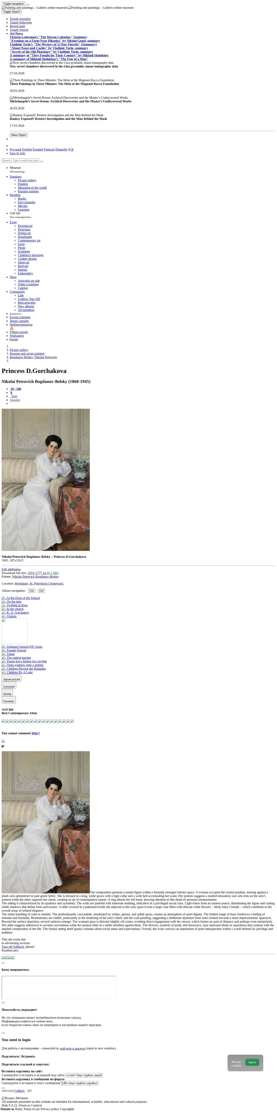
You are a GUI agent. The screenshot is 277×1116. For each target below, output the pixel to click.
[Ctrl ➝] (22, 646)
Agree (252, 1062)
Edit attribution (11, 569)
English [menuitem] (27, 149)
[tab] (15, 389)
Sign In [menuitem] (14, 153)
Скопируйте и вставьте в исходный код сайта (33, 1075)
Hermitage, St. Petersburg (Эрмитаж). (39, 583)
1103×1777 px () (43, 573)
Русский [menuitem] (15, 149)
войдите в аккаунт (73, 1048)
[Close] (41, 161)
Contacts (36, 1105)
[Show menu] (27, 4)
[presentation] (142, 403)
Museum (17, 169)
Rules (19, 1109)
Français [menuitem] (49, 149)
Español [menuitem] (38, 149)
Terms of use (32, 1109)
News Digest (18, 135)
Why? (35, 733)
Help (5, 1105)
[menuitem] (71, 149)
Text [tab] (14, 396)
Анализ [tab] (15, 400)
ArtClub (20, 215)
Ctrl (32, 590)
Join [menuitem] (22, 153)
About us (24, 1105)
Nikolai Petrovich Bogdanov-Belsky (35, 576)
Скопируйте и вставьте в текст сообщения (31, 1083)
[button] (20, 19)
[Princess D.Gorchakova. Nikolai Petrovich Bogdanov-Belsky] (46, 549)
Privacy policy (50, 1109)
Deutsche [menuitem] (61, 149)
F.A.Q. (13, 1105)
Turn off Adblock (13, 946)
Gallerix (19, 1090)
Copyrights (67, 1109)
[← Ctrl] (9, 616)
